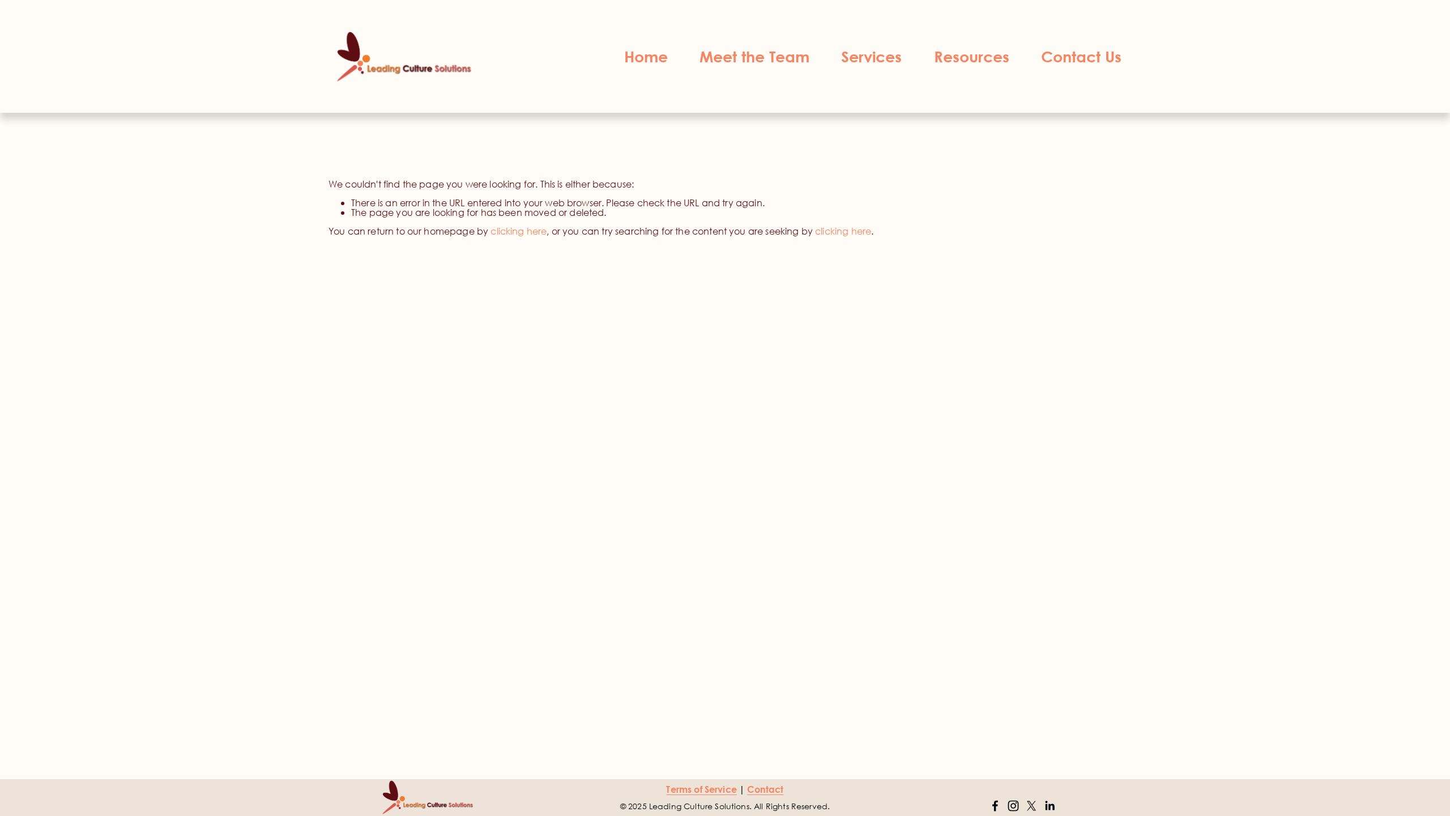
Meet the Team (754, 56)
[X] (1031, 805)
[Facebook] (995, 805)
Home (646, 56)
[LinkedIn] (1049, 805)
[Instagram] (1013, 805)
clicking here (519, 231)
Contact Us (1081, 56)
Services (871, 56)
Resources (971, 56)
